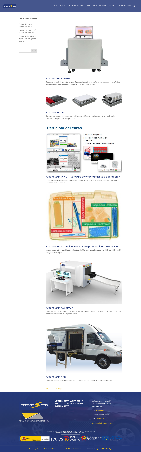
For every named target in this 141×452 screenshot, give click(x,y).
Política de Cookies (73, 449)
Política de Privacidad (52, 449)
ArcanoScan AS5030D (58, 78)
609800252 (100, 419)
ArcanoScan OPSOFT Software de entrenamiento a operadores (83, 176)
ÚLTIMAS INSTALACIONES (99, 6)
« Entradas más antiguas (55, 388)
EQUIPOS (62, 6)
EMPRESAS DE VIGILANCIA (76, 6)
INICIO (56, 6)
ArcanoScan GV (55, 112)
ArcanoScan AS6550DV (59, 307)
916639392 (100, 410)
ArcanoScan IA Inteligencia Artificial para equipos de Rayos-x (82, 246)
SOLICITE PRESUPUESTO (125, 6)
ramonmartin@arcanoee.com (102, 423)
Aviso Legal (33, 449)
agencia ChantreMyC (104, 449)
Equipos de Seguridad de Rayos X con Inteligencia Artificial (27, 38)
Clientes (87, 6)
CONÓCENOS (112, 6)
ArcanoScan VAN (56, 376)
